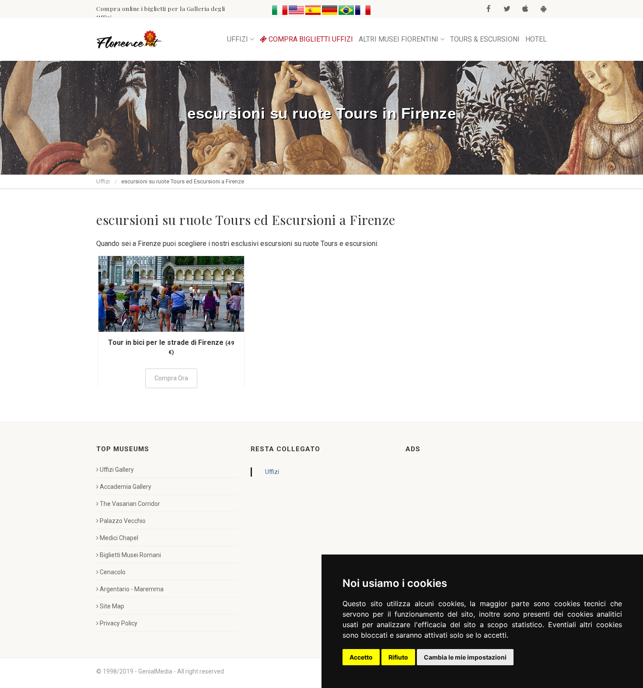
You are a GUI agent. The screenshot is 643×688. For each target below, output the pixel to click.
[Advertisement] (471, 520)
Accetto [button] (361, 657)
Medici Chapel (119, 537)
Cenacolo (113, 572)
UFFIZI (237, 39)
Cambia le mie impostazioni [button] (465, 657)
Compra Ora (171, 378)
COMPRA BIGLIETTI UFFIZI (310, 39)
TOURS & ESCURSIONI (485, 39)
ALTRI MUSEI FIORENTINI (398, 39)
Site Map (112, 606)
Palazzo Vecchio (123, 520)
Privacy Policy (118, 623)
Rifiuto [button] (398, 657)
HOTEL (536, 39)
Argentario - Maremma (132, 589)
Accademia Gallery (125, 486)
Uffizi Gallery (117, 469)
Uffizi (103, 181)
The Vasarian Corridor (130, 503)
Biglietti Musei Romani (130, 554)
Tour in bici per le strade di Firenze (166, 342)
